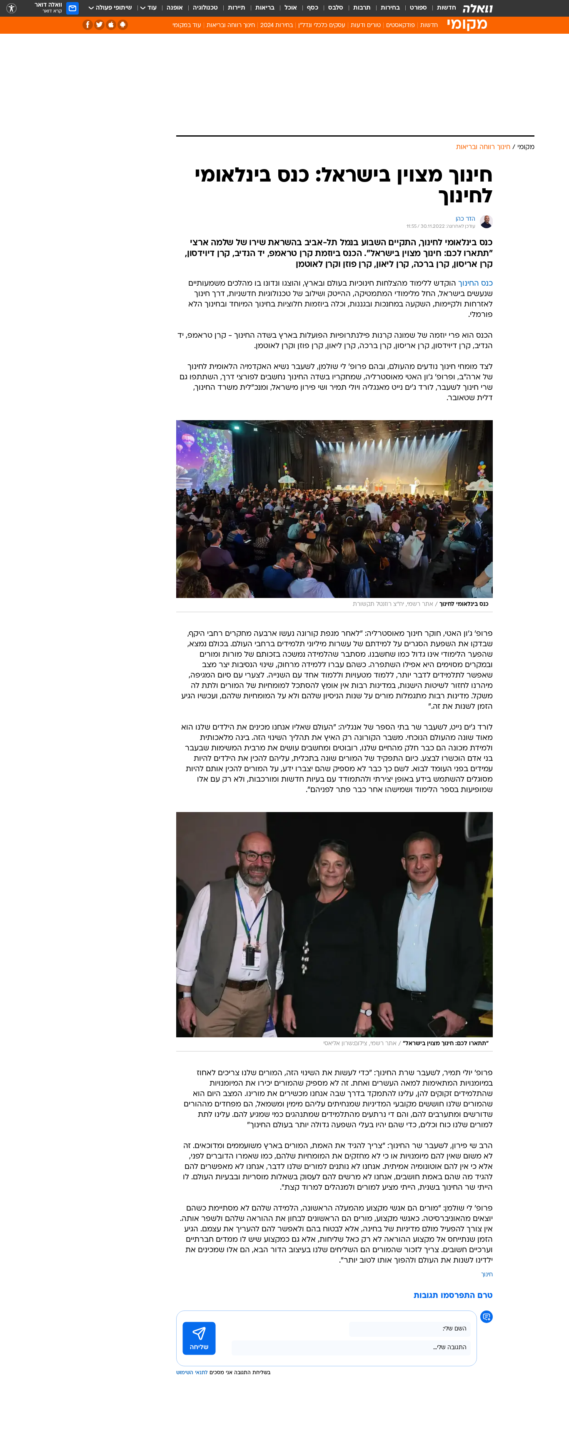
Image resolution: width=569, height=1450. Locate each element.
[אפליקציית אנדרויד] (122, 25)
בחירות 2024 (276, 25)
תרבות (362, 8)
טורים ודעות (366, 25)
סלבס (335, 8)
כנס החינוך (475, 284)
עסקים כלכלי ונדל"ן (321, 25)
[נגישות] (11, 8)
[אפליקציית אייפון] (111, 25)
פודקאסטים (400, 25)
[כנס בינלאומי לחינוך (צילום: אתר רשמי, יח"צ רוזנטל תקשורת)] (334, 516)
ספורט (418, 8)
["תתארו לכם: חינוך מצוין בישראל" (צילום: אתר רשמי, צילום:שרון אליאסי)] (334, 931)
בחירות (390, 8)
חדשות (446, 8)
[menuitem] (441, 8)
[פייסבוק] (87, 25)
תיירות (236, 8)
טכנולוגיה (205, 8)
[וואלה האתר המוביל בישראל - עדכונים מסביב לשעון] (478, 8)
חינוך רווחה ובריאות (231, 25)
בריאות (265, 8)
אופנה (175, 8)
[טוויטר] (99, 25)
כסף (312, 8)
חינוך (487, 1275)
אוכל (290, 8)
